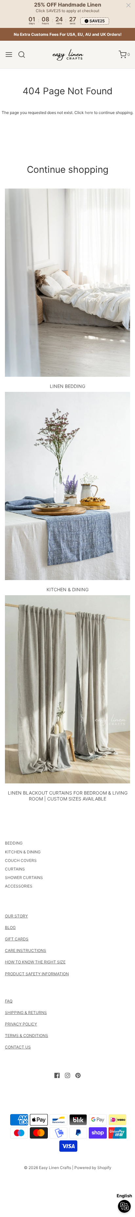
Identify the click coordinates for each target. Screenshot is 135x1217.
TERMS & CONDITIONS (26, 1035)
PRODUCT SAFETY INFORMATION (37, 973)
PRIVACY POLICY (21, 1024)
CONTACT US (18, 1047)
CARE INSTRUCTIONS (25, 950)
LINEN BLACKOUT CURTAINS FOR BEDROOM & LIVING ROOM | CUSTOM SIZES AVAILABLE (67, 795)
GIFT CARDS (17, 938)
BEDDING (14, 843)
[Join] (104, 1205)
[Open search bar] (24, 54)
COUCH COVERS (21, 860)
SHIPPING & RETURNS (26, 1012)
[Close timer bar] (128, 5)
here (89, 112)
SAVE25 (97, 20)
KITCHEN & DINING (67, 589)
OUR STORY (16, 915)
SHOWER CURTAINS (24, 877)
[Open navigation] (9, 54)
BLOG (10, 927)
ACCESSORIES (18, 886)
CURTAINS (15, 869)
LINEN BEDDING (67, 386)
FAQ (8, 1001)
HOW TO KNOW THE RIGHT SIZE (35, 961)
